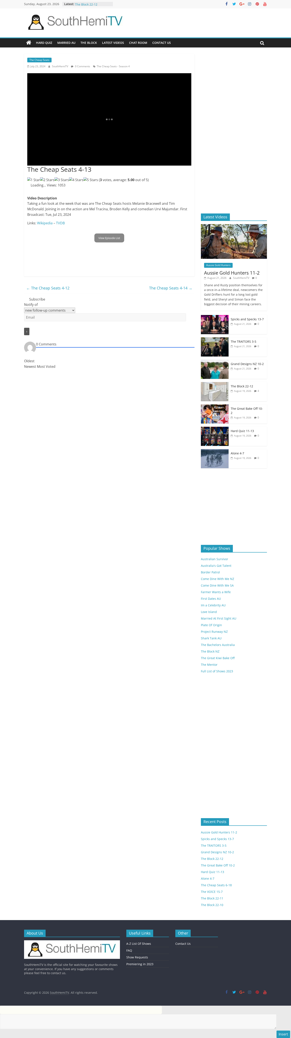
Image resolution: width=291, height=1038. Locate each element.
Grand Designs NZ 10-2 (247, 364)
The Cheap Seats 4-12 (47, 288)
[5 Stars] (91, 180)
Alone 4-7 (237, 453)
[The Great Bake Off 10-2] (215, 407)
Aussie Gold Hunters (218, 265)
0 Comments (82, 66)
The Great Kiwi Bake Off (218, 658)
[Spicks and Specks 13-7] (215, 317)
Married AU (66, 43)
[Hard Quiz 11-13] (215, 429)
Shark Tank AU (211, 638)
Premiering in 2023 (139, 964)
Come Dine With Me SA (217, 585)
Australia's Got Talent (216, 566)
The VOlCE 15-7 (212, 892)
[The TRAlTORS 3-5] (215, 340)
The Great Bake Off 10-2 (218, 865)
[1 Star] (33, 180)
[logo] (72, 942)
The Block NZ (210, 651)
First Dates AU (211, 599)
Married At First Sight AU (218, 618)
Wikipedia (45, 223)
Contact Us (161, 43)
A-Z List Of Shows (138, 944)
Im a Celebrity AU (213, 605)
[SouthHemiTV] (28, 42)
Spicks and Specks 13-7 (247, 319)
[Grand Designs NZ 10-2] (215, 362)
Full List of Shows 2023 (217, 671)
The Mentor (209, 665)
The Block (89, 43)
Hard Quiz (44, 43)
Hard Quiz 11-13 (242, 431)
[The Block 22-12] (215, 384)
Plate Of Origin (211, 625)
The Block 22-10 (212, 905)
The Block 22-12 (242, 386)
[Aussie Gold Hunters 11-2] (234, 226)
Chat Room (138, 43)
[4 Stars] (76, 180)
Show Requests (137, 957)
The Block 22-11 (212, 898)
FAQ (129, 950)
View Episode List (109, 238)
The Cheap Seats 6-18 (216, 885)
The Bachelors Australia (218, 645)
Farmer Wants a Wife (216, 592)
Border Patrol (210, 572)
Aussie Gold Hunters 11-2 (232, 272)
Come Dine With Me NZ (217, 579)
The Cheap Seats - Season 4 (113, 66)
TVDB (60, 223)
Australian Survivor (214, 559)
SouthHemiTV (60, 66)
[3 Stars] (62, 180)
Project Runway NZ (214, 632)
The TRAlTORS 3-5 (88, 2)
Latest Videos (113, 43)
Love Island (209, 612)
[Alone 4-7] (215, 451)
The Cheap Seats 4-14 (170, 288)
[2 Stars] (47, 180)
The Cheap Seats (39, 60)
